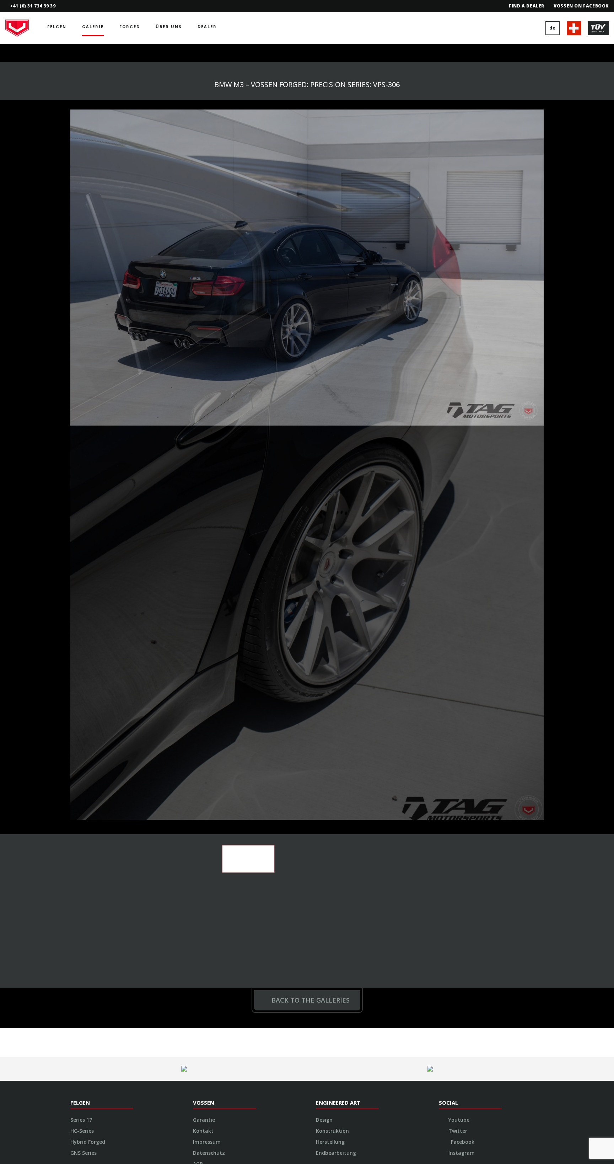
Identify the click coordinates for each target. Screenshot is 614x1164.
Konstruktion (332, 736)
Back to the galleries (310, 606)
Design (324, 725)
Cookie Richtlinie (213, 780)
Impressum (207, 747)
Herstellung (330, 747)
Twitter (457, 736)
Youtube (458, 725)
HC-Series (82, 736)
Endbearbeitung (336, 758)
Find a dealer (526, 6)
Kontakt (203, 736)
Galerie (93, 26)
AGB (198, 769)
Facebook (461, 747)
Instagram (461, 758)
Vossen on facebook (581, 6)
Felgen (56, 26)
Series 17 (81, 725)
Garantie (204, 725)
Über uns (169, 26)
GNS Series (83, 758)
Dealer (207, 26)
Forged (129, 26)
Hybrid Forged (87, 747)
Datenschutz (209, 758)
